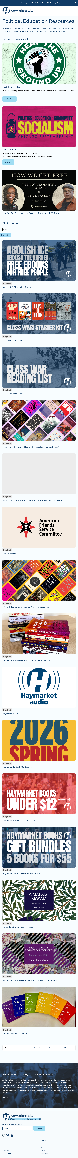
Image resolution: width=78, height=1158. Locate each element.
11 (65, 1048)
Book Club (6, 1153)
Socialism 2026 (9, 149)
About (43, 1147)
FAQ (43, 1150)
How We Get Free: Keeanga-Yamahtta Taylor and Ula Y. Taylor (31, 213)
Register (8, 162)
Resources (6, 1147)
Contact (44, 1153)
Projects (5, 1150)
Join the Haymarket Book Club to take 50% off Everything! (39, 3)
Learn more (6, 1097)
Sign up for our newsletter (12, 1124)
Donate (44, 1144)
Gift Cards (45, 1141)
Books (5, 1141)
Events (5, 1144)
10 (59, 1048)
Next (71, 1048)
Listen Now (9, 99)
